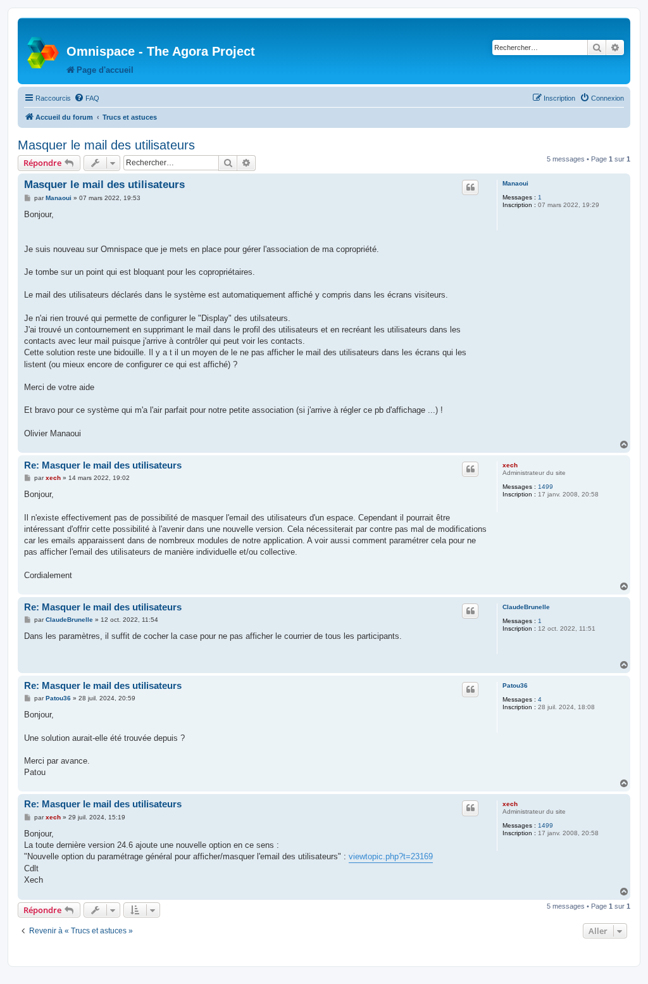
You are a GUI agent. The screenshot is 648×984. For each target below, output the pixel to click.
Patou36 (515, 685)
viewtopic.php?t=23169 (391, 856)
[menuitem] (86, 98)
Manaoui (515, 183)
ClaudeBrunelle (526, 606)
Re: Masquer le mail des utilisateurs (103, 465)
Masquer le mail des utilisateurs (106, 145)
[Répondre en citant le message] (470, 187)
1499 (545, 486)
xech (510, 465)
